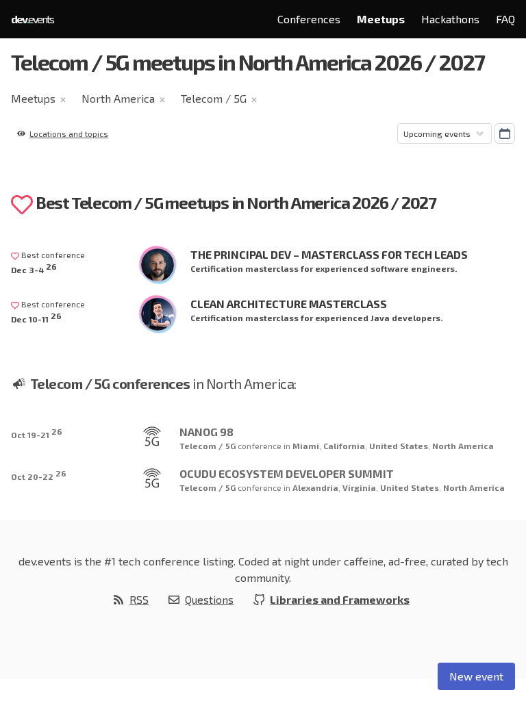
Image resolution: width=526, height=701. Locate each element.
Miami (305, 445)
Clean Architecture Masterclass (288, 303)
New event (476, 676)
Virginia (359, 487)
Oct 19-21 (36, 432)
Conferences (308, 18)
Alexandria (315, 487)
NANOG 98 (206, 431)
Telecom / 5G (214, 98)
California (344, 445)
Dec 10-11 (36, 317)
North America (118, 98)
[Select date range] (504, 133)
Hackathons (450, 18)
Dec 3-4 (34, 268)
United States (398, 445)
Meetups (381, 18)
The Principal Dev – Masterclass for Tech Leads (329, 254)
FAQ (505, 18)
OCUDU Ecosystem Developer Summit (286, 473)
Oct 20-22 (38, 474)
